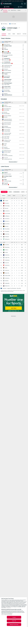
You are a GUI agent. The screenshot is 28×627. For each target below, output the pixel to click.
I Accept (14, 617)
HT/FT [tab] (23, 191)
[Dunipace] (3, 236)
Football (5, 23)
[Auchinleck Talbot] (3, 244)
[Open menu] (25, 4)
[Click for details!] (13, 45)
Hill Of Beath (7, 213)
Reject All (14, 620)
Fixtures (25, 33)
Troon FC (7, 262)
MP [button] (12, 198)
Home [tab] (9, 195)
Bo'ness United (7, 221)
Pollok (6, 252)
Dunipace (7, 236)
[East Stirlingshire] (3, 223)
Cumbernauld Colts (7, 278)
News (13, 33)
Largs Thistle (7, 257)
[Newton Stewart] (3, 286)
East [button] (4, 198)
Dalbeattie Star (7, 283)
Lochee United (7, 210)
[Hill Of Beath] (3, 213)
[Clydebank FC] (3, 260)
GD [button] (25, 198)
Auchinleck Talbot (7, 244)
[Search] (22, 4)
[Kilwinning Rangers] (3, 247)
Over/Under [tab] (16, 191)
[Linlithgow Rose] (3, 216)
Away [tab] (14, 195)
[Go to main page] (7, 4)
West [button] (4, 242)
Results (19, 33)
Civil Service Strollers (7, 218)
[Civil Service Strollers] (3, 218)
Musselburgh (7, 228)
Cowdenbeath (7, 231)
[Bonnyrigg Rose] (3, 205)
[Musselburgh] (3, 229)
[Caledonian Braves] (3, 255)
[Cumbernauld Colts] (3, 278)
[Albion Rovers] (3, 273)
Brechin (6, 208)
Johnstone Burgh (7, 265)
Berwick (6, 226)
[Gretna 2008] (3, 275)
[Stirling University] (3, 239)
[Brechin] (3, 208)
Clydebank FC (7, 260)
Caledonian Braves (7, 255)
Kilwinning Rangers (7, 247)
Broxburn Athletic (7, 203)
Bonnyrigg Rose (7, 205)
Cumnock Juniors (7, 270)
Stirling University (7, 239)
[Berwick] (3, 226)
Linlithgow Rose (7, 216)
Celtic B (6, 249)
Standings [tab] (4, 191)
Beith (6, 267)
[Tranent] (3, 200)
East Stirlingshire (7, 223)
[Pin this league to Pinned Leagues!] (19, 28)
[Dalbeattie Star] (3, 283)
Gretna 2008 (7, 275)
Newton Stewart (7, 285)
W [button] (14, 198)
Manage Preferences (14, 624)
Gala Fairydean (7, 234)
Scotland (13, 23)
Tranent (6, 200)
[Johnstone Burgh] (3, 265)
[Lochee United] (3, 211)
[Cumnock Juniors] (3, 270)
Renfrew (6, 280)
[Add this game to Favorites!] (1, 45)
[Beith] (3, 268)
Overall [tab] (4, 195)
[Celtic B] (3, 250)
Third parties (8, 607)
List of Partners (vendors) (6, 614)
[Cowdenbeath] (3, 231)
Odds (9, 33)
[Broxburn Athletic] (3, 203)
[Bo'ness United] (3, 221)
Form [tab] (10, 191)
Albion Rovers (7, 273)
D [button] (16, 198)
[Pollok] (3, 252)
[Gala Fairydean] (3, 234)
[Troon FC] (3, 262)
